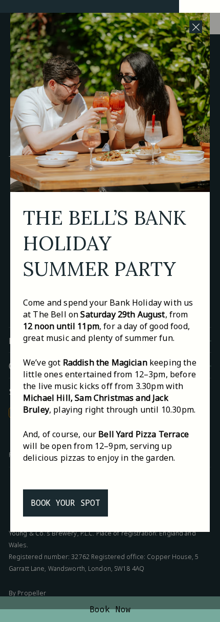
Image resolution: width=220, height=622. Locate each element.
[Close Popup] (195, 26)
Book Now (110, 609)
